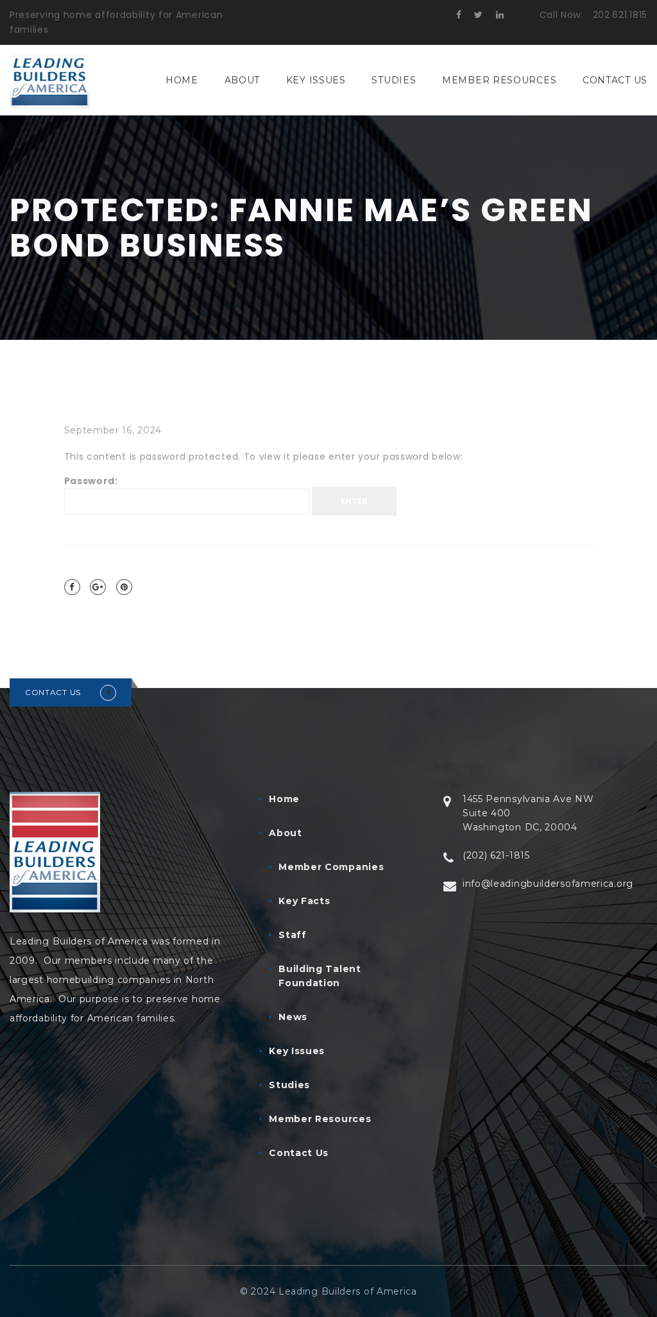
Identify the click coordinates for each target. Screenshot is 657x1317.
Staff (292, 935)
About (242, 80)
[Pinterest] (124, 587)
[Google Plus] (98, 587)
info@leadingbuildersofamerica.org (548, 883)
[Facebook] (72, 587)
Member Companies (331, 867)
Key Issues (316, 80)
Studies (393, 80)
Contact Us (615, 80)
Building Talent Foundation (319, 976)
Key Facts (304, 901)
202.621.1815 (620, 14)
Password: (91, 480)
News (292, 1017)
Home (182, 80)
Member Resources (499, 80)
